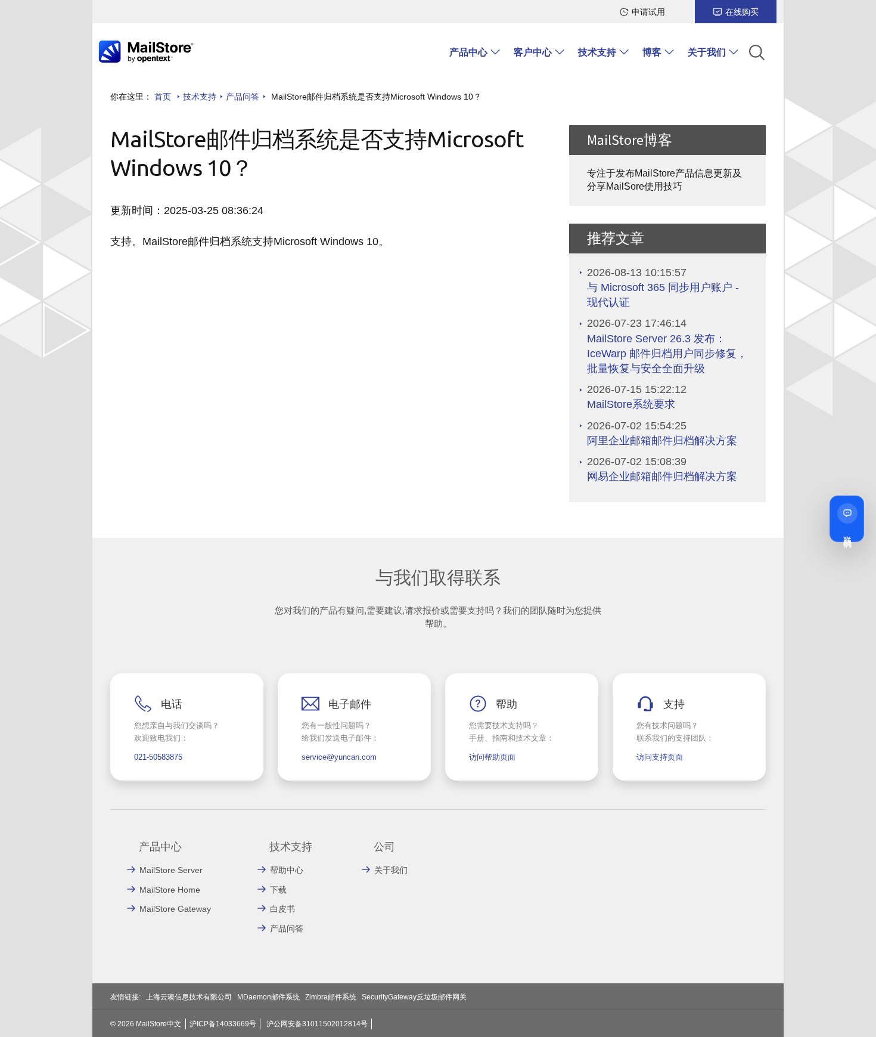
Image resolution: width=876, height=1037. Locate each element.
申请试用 (648, 12)
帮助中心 (286, 870)
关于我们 (707, 52)
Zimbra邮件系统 (330, 997)
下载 (278, 889)
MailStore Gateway (175, 909)
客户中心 (533, 52)
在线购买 (742, 12)
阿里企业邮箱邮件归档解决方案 (662, 441)
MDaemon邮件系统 (268, 997)
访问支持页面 (659, 757)
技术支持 (597, 52)
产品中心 (468, 52)
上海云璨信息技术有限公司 (189, 997)
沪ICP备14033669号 (223, 1024)
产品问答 (242, 96)
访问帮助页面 (492, 757)
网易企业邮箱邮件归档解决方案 (662, 476)
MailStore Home (169, 889)
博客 (651, 52)
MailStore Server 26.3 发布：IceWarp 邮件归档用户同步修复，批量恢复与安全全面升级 (667, 353)
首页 (162, 96)
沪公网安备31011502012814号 (317, 1024)
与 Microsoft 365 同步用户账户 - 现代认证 (663, 294)
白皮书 (282, 909)
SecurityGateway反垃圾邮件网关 (414, 997)
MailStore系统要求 (631, 404)
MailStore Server (171, 870)
